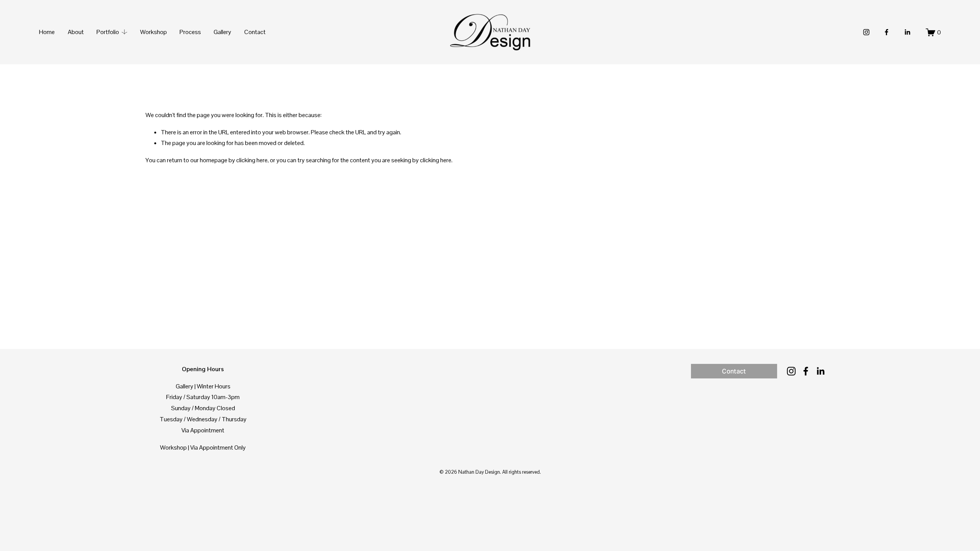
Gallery (222, 32)
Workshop (153, 32)
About (76, 32)
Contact (255, 32)
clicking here (252, 160)
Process (190, 32)
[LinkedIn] (907, 32)
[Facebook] (886, 32)
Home (47, 32)
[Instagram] (866, 32)
